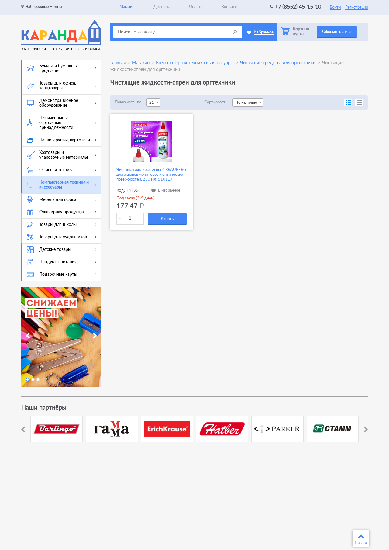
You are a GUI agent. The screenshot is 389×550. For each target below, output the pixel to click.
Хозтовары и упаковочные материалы (63, 155)
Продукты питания (58, 262)
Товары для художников (63, 237)
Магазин (126, 7)
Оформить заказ (336, 32)
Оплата (195, 7)
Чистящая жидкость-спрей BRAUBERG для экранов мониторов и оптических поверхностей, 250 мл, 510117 (151, 175)
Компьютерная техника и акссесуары (64, 184)
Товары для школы (58, 225)
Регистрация (356, 7)
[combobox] (153, 102)
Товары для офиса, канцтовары (57, 85)
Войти (335, 7)
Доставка (161, 7)
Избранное (264, 32)
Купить (167, 219)
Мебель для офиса (57, 200)
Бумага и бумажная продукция (58, 68)
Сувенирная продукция (62, 212)
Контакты (230, 7)
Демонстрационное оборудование (58, 103)
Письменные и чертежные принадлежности (56, 123)
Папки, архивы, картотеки (64, 140)
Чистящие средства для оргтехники (278, 63)
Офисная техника (56, 170)
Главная (118, 63)
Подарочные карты (58, 274)
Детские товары (55, 249)
